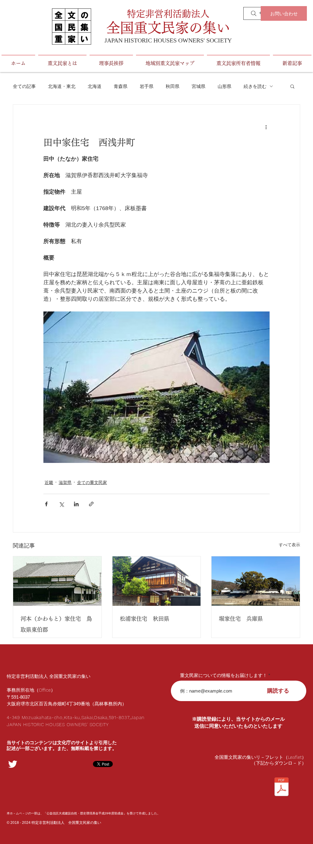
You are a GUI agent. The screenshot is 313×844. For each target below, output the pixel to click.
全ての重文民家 (92, 482)
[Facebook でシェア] (46, 504)
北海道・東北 (61, 86)
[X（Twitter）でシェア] (61, 504)
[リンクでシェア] (91, 504)
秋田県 (172, 86)
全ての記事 (24, 86)
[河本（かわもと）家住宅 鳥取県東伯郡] (57, 581)
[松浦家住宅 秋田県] (156, 581)
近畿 (49, 482)
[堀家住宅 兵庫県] (256, 581)
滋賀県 (65, 482)
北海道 (94, 86)
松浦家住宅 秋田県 (144, 618)
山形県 (224, 86)
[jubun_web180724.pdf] (281, 787)
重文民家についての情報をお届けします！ (223, 675)
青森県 (120, 86)
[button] (292, 86)
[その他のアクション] (266, 126)
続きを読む (255, 86)
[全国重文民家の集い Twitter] (13, 764)
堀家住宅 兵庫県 (241, 618)
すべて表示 (289, 544)
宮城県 (198, 86)
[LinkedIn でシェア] (76, 504)
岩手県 (146, 86)
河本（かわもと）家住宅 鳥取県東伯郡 (56, 624)
